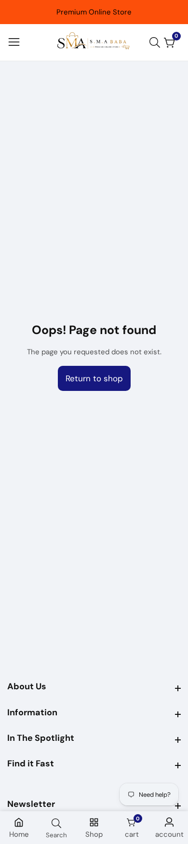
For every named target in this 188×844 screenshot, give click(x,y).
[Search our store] (156, 42)
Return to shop (94, 378)
